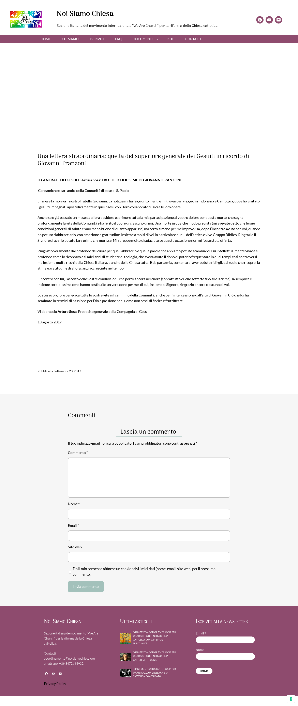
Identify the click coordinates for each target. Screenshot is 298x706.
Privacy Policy (55, 683)
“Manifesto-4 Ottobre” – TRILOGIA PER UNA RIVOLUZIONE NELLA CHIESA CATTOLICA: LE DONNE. (154, 656)
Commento (78, 452)
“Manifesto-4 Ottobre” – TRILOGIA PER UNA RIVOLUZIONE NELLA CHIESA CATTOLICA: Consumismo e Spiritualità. (154, 638)
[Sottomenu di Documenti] (158, 39)
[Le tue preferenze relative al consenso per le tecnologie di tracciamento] (291, 699)
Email (73, 525)
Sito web (75, 547)
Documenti (143, 39)
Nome (74, 504)
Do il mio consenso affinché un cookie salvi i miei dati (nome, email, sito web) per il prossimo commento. (144, 572)
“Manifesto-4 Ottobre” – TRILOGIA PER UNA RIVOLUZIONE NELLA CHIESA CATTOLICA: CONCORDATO (154, 672)
